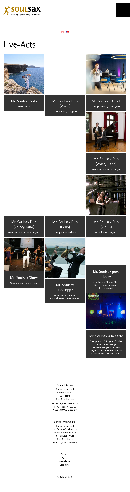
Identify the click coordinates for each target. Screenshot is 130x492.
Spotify (79, 23)
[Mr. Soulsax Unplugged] (65, 258)
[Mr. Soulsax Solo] (24, 74)
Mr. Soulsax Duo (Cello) (65, 224)
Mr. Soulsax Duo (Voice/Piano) (106, 161)
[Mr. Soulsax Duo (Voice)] (65, 74)
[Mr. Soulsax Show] (24, 254)
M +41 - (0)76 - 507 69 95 (65, 442)
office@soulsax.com (65, 399)
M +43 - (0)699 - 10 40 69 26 (65, 403)
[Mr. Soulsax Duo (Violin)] (106, 195)
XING (60, 23)
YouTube (48, 23)
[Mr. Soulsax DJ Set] (106, 74)
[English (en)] (67, 32)
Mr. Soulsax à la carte (106, 336)
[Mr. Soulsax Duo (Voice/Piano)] (106, 132)
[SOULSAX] (22, 10)
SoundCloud (54, 23)
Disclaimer (65, 464)
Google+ (73, 23)
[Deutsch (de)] (62, 32)
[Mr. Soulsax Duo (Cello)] (65, 195)
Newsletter (65, 461)
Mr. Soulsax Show (24, 278)
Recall (65, 458)
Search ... (94, 23)
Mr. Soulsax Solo (24, 101)
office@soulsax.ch (65, 439)
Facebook (35, 23)
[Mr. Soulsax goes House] (106, 251)
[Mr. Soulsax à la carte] (106, 311)
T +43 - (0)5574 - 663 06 (65, 406)
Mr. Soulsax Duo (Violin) (106, 224)
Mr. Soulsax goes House (106, 274)
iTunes (85, 23)
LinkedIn (67, 23)
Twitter (42, 23)
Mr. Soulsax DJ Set (106, 101)
